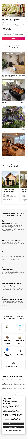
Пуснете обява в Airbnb (18, 2)
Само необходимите (13, 427)
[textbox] (7, 34)
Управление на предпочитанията (13, 430)
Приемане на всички (13, 423)
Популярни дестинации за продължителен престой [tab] (14, 379)
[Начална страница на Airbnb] (3, 2)
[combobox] (13, 29)
